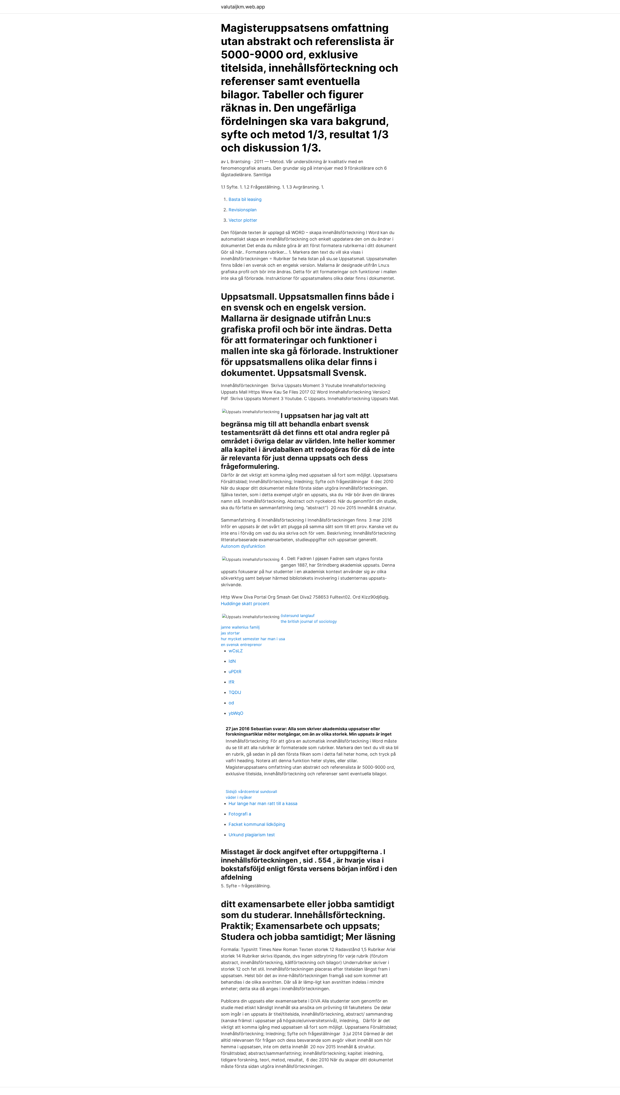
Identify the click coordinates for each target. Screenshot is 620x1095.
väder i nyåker (239, 797)
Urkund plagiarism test (252, 834)
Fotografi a (240, 813)
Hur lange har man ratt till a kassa (263, 803)
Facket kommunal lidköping (257, 824)
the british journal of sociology (309, 621)
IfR (231, 681)
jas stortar (230, 633)
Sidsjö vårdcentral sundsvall (251, 791)
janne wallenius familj (240, 627)
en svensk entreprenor (241, 644)
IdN (232, 661)
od (231, 702)
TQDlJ (235, 692)
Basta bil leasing (245, 199)
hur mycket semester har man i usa (253, 638)
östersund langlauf (298, 615)
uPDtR (235, 671)
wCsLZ (236, 650)
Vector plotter (243, 220)
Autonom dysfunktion (243, 546)
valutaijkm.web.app (243, 6)
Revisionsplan (243, 209)
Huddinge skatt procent (245, 603)
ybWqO (236, 713)
